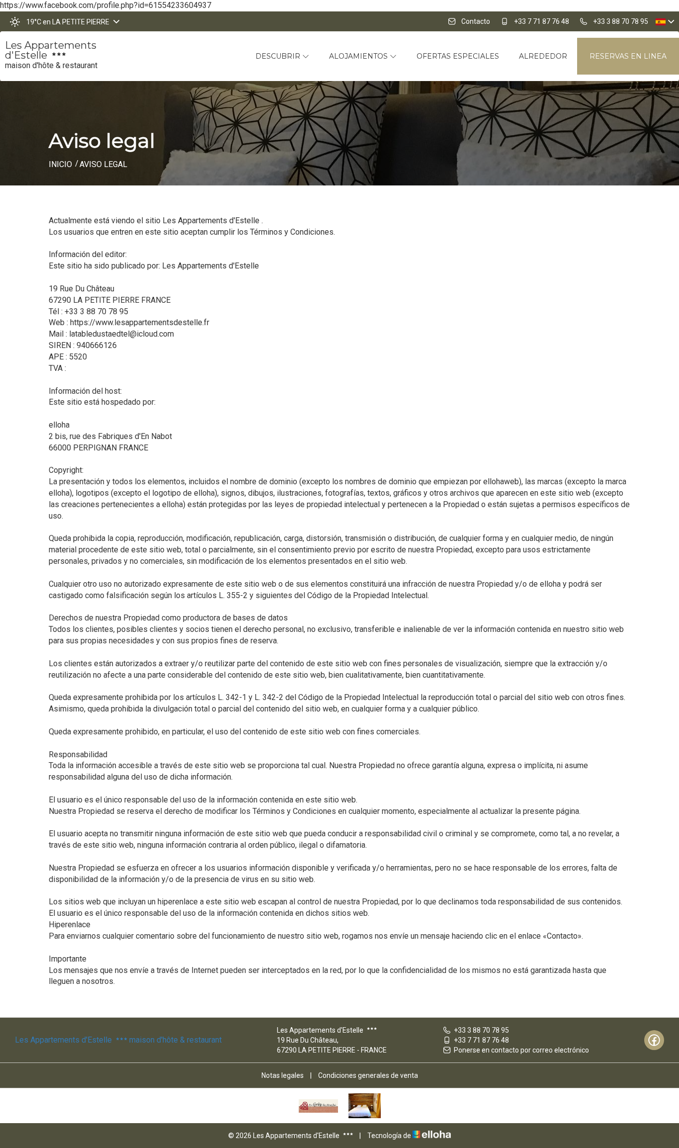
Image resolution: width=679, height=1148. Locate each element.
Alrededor (543, 56)
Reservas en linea (628, 56)
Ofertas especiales (458, 56)
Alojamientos (359, 56)
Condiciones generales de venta (368, 1075)
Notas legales (282, 1075)
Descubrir (278, 56)
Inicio (60, 164)
